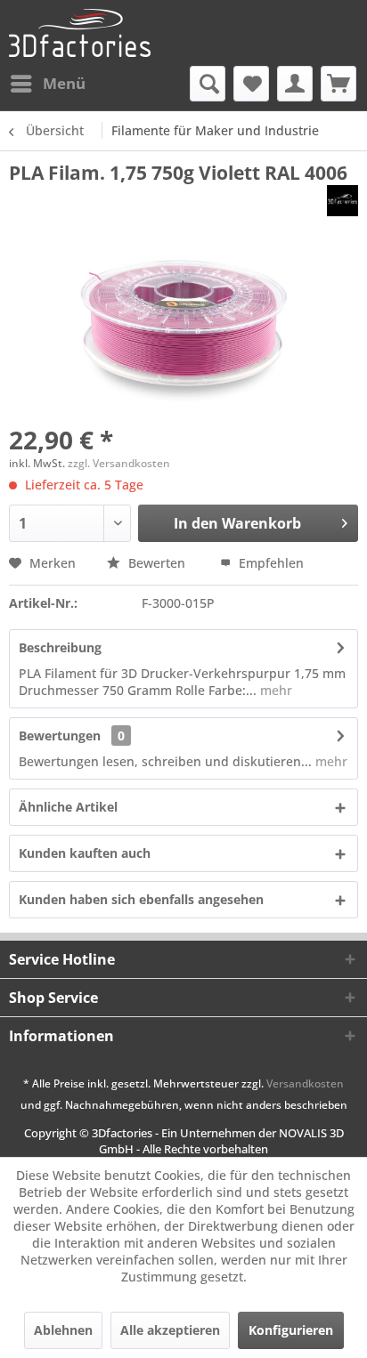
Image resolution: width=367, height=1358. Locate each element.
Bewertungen (60, 735)
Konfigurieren (291, 1330)
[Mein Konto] (295, 83)
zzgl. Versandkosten (119, 463)
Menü (64, 83)
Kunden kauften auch (85, 853)
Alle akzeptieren (170, 1330)
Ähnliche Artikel (68, 806)
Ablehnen (63, 1330)
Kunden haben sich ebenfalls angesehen (141, 899)
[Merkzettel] (251, 83)
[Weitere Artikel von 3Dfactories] (342, 200)
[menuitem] (47, 83)
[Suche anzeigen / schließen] (207, 83)
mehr (274, 690)
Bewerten (157, 562)
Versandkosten (305, 1083)
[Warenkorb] (338, 83)
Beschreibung (60, 647)
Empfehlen (269, 562)
